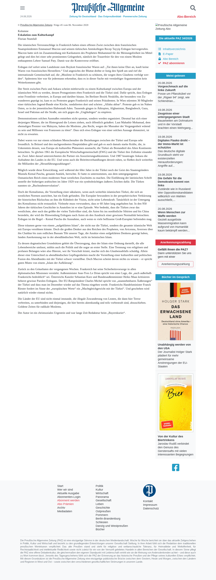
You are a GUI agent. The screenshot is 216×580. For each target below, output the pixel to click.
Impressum (150, 504)
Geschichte (103, 507)
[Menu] (22, 8)
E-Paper (167, 54)
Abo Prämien (65, 504)
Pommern (102, 515)
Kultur (99, 489)
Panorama (102, 496)
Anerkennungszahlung (175, 264)
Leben (100, 504)
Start (60, 486)
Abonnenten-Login (68, 496)
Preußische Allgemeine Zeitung (36, 25)
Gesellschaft (103, 500)
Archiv (61, 507)
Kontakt (148, 501)
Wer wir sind (65, 489)
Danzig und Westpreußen (112, 525)
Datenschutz (151, 508)
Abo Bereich (169, 58)
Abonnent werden (68, 500)
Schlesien (102, 522)
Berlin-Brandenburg (108, 518)
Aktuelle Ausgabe (68, 493)
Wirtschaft (102, 493)
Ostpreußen (103, 511)
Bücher (100, 529)
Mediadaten (64, 511)
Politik (99, 486)
